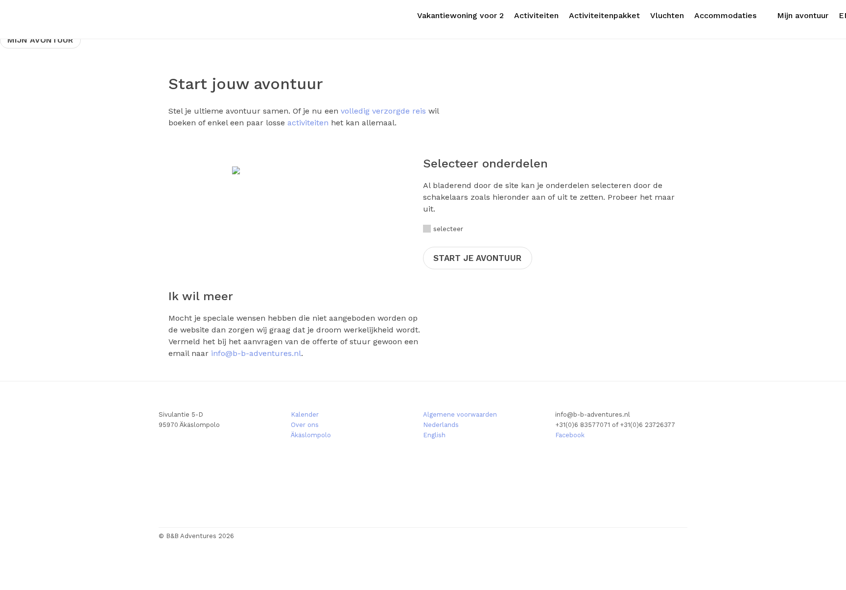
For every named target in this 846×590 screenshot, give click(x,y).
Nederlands (441, 424)
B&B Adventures (59, 19)
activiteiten (308, 122)
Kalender (305, 414)
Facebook (570, 435)
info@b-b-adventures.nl (256, 353)
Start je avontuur (477, 258)
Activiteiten (536, 15)
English (434, 435)
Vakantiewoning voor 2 (460, 15)
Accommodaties (725, 15)
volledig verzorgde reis (383, 111)
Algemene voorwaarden (460, 414)
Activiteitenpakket (604, 15)
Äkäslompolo (311, 435)
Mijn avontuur (802, 15)
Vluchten (667, 15)
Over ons (305, 424)
